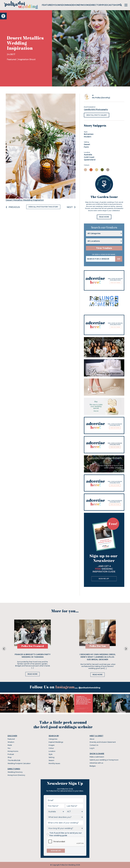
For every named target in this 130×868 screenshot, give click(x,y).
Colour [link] (51, 748)
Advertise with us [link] (96, 763)
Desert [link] (87, 144)
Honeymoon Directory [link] (16, 775)
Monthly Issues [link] (54, 763)
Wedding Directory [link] (15, 772)
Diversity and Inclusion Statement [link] (103, 742)
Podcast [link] (107, 5)
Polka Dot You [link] (98, 646)
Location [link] (52, 751)
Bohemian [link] (89, 134)
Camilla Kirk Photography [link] (96, 109)
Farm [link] (86, 147)
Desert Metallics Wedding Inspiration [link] (25, 200)
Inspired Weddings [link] (56, 742)
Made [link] (70, 5)
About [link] (92, 739)
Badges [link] (93, 766)
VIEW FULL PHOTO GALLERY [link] (96, 115)
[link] (3, 16)
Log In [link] (92, 748)
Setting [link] (51, 757)
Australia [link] (88, 154)
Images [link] (51, 745)
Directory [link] (96, 5)
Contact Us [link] (94, 745)
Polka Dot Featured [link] (32, 646)
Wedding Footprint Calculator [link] (19, 763)
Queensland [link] (89, 160)
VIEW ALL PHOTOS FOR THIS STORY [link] (43, 207)
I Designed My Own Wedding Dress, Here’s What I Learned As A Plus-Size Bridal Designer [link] (97, 657)
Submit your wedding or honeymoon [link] (104, 760)
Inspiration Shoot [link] (27, 59)
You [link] (55, 5)
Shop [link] (116, 5)
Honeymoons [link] (82, 5)
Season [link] (51, 760)
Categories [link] (53, 739)
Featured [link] (47, 5)
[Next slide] (126, 649)
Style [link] (50, 754)
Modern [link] (87, 137)
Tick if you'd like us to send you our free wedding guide (65, 834)
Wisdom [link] (62, 5)
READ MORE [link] (104, 217)
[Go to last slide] (4, 649)
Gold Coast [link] (89, 157)
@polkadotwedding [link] (89, 687)
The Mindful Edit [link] (14, 760)
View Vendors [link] (104, 248)
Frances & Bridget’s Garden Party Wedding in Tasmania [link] (32, 655)
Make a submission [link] (97, 757)
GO (118, 259)
